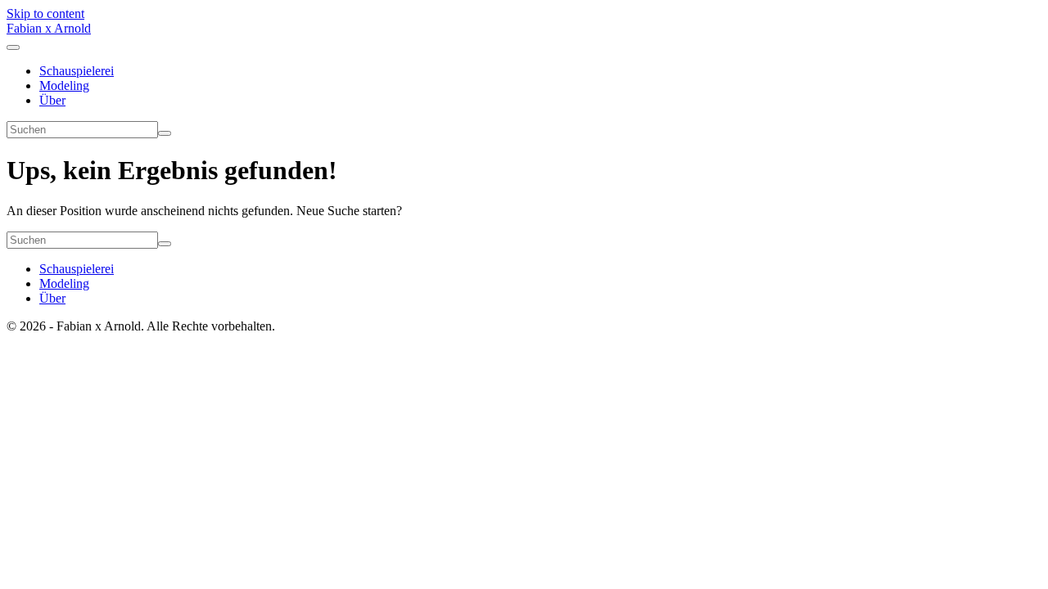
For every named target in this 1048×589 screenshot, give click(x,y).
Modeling (64, 85)
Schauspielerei (76, 71)
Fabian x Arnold (49, 28)
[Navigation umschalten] (13, 47)
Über (52, 100)
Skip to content (45, 13)
